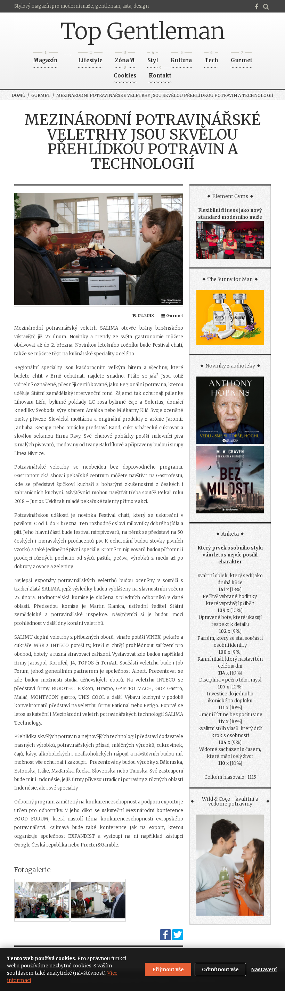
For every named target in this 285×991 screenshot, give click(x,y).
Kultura (181, 58)
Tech (211, 58)
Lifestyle (90, 58)
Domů (18, 95)
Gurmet (241, 58)
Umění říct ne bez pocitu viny (230, 715)
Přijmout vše (168, 969)
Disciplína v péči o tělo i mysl (230, 680)
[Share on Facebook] (165, 939)
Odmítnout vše (220, 969)
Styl (152, 58)
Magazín (45, 58)
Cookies (125, 73)
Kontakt (160, 73)
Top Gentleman (142, 31)
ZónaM (125, 58)
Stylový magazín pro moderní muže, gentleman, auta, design (81, 6)
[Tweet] (177, 939)
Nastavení (264, 969)
